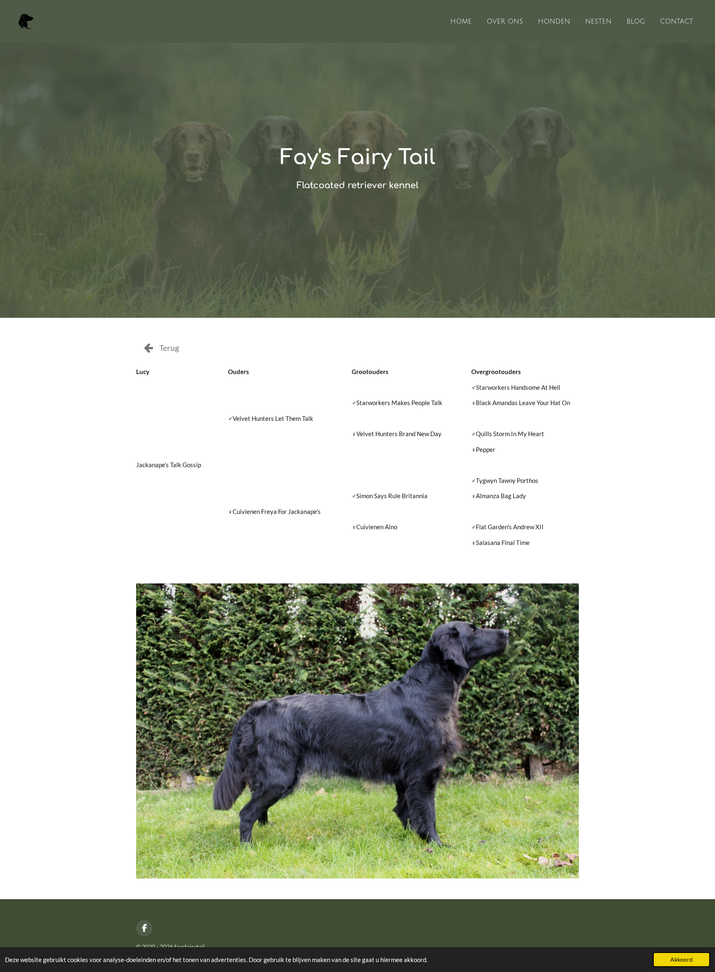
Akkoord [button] (681, 959)
